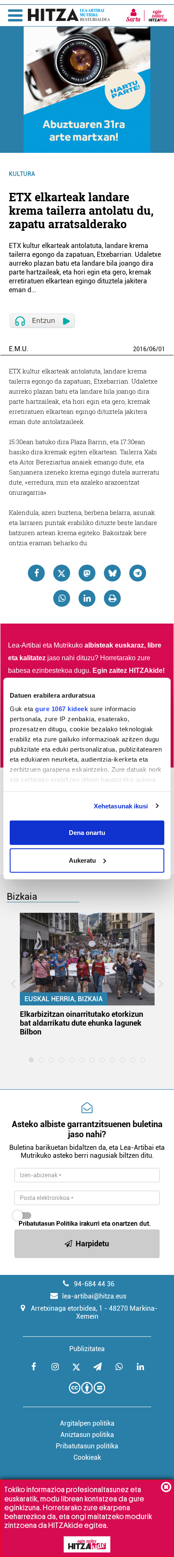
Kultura (22, 174)
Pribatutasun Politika (48, 1223)
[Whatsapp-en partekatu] (61, 598)
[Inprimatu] (112, 598)
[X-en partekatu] (61, 573)
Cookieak (87, 1457)
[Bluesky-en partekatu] (112, 573)
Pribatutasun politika (87, 1446)
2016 (140, 349)
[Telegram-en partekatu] (137, 573)
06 (152, 349)
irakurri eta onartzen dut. (85, 1223)
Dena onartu (87, 832)
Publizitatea (87, 1349)
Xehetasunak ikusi (121, 805)
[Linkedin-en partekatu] (87, 598)
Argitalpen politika (87, 1423)
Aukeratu (82, 860)
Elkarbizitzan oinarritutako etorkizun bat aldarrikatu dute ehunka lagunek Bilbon (81, 1023)
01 (161, 349)
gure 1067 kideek (61, 708)
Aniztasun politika (87, 1435)
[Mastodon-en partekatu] (87, 573)
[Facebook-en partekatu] (36, 573)
